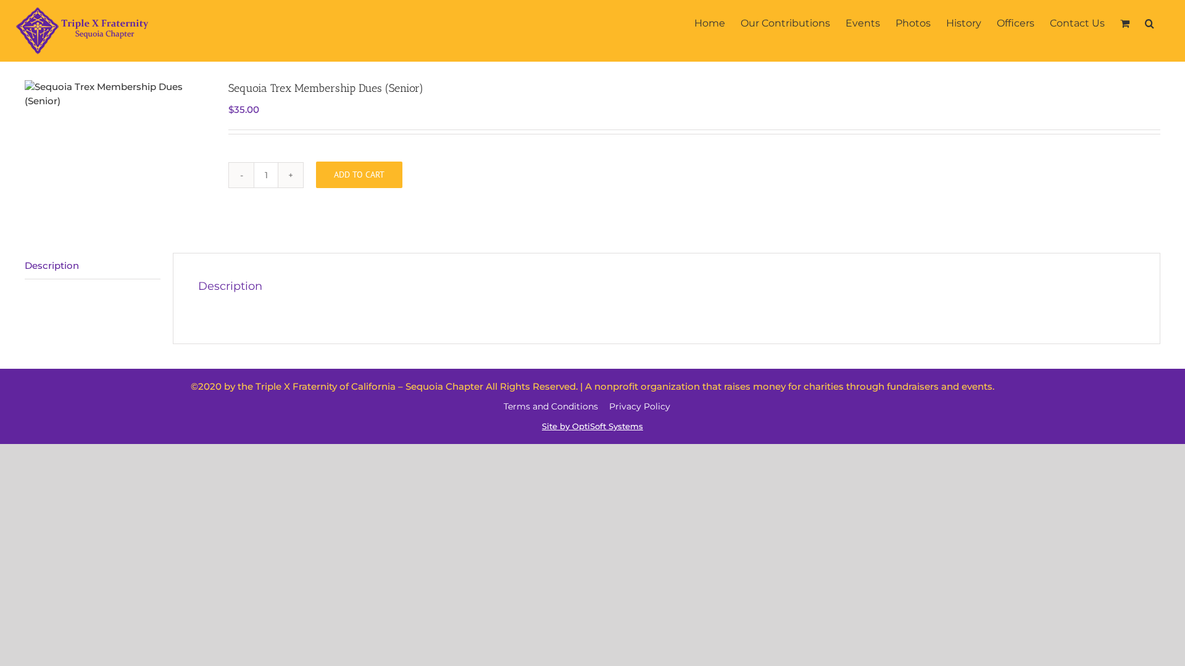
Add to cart (359, 174)
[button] (1149, 23)
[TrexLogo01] (117, 94)
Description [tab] (52, 265)
